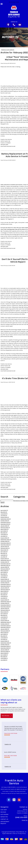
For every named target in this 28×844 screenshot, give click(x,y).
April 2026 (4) (4, 655)
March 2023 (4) (4, 591)
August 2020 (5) (5, 538)
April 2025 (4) (4, 634)
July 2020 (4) (4, 536)
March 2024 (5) (4, 612)
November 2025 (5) (6, 646)
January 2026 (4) (5, 649)
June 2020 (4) (4, 534)
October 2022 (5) (5, 582)
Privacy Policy (22, 833)
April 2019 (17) (4, 510)
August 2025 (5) (5, 641)
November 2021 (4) (5, 563)
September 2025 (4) (6, 643)
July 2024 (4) (4, 618)
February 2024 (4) (5, 610)
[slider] (7, 734)
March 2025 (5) (4, 632)
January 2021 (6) (5, 546)
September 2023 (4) (6, 601)
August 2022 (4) (5, 579)
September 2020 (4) (6, 539)
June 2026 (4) (4, 658)
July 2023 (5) (4, 598)
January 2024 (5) (5, 608)
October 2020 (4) (5, 541)
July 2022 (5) (4, 577)
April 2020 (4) (4, 531)
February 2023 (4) (5, 589)
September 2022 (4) (6, 581)
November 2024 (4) (6, 625)
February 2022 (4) (5, 569)
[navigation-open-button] (2, 4)
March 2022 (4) (4, 570)
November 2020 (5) (6, 543)
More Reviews (6, 715)
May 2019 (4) (4, 512)
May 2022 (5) (4, 574)
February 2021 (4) (5, 548)
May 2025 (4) (4, 636)
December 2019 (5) (5, 524)
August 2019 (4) (5, 517)
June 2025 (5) (4, 637)
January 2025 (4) (5, 629)
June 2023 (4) (4, 596)
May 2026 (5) (4, 656)
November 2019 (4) (5, 522)
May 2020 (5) (4, 532)
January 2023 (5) (5, 587)
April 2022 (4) (4, 572)
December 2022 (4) (5, 586)
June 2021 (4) (4, 555)
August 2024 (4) (5, 620)
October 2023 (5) (5, 603)
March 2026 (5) (4, 653)
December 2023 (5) (5, 606)
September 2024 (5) (6, 622)
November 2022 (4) (6, 584)
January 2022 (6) (5, 567)
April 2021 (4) (4, 551)
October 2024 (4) (5, 624)
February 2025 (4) (5, 630)
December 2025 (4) (5, 648)
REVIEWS (3, 812)
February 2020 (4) (5, 527)
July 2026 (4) (4, 660)
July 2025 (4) (4, 639)
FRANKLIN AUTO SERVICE (9, 34)
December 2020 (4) (6, 544)
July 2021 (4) (4, 556)
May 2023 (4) (4, 594)
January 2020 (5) (5, 526)
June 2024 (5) (4, 617)
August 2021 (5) (5, 558)
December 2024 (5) (5, 627)
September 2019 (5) (6, 519)
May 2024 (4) (4, 615)
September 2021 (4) (6, 560)
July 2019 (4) (4, 515)
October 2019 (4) (5, 520)
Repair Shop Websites (18, 831)
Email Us (24, 820)
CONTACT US (4, 819)
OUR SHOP (4, 810)
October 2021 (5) (5, 562)
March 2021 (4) (4, 550)
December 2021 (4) (5, 565)
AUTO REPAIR (4, 814)
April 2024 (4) (4, 613)
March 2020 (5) (4, 529)
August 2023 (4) (5, 599)
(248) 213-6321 (11, 787)
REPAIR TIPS (4, 817)
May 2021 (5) (4, 553)
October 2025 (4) (5, 644)
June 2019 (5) (4, 513)
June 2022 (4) (4, 575)
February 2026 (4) (5, 651)
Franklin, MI (8, 744)
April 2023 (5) (4, 593)
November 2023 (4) (6, 605)
